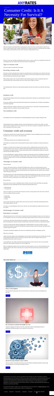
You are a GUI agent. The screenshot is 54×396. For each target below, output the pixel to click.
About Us (6, 391)
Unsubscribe (24, 391)
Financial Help (7, 7)
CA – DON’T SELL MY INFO (39, 391)
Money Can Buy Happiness (12, 288)
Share (28, 252)
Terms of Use (11, 391)
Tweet (29, 253)
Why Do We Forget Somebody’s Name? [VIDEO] (17, 360)
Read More (7, 295)
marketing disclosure (42, 386)
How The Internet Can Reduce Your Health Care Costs (18, 324)
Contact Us (30, 391)
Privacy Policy (18, 391)
